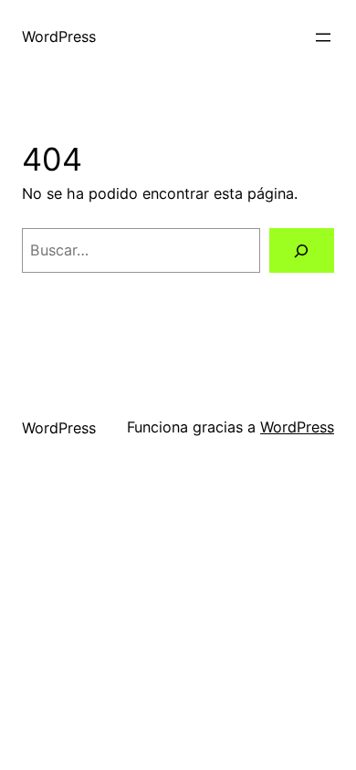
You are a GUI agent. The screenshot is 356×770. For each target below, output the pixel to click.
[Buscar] (301, 251)
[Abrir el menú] (323, 37)
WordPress (59, 36)
